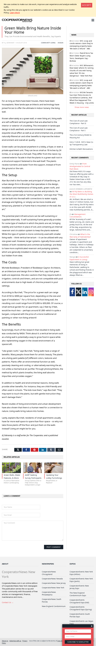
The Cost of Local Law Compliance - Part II (79, 122)
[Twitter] (78, 292)
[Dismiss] (92, 626)
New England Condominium (54, 606)
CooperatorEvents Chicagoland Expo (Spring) (81, 608)
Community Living (48, 43)
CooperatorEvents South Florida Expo (80, 615)
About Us (5, 641)
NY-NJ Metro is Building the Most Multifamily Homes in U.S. (81, 194)
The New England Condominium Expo (78, 594)
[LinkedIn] (85, 292)
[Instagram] (91, 292)
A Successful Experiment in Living (79, 258)
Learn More (15, 12)
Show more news (82, 107)
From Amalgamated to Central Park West (80, 166)
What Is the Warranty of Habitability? (80, 235)
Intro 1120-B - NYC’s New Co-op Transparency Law (81, 143)
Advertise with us (15, 641)
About (5, 564)
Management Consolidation (78, 215)
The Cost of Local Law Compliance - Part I (79, 129)
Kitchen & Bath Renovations (81, 149)
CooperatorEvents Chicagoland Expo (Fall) (79, 601)
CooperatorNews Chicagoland (49, 572)
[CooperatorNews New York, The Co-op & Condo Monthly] (17, 21)
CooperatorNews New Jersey (54, 583)
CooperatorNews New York (53, 587)
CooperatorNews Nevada (52, 578)
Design (60, 43)
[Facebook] (72, 292)
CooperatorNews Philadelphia (49, 593)
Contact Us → (8, 602)
